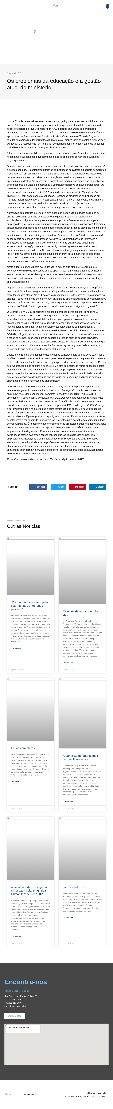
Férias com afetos (23, 748)
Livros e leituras (73, 887)
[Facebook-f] (41, 1094)
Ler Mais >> (16, 648)
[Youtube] (46, 1094)
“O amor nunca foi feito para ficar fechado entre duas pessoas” (29, 606)
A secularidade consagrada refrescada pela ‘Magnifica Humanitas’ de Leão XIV (29, 890)
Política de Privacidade (96, 1093)
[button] (43, 14)
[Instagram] (51, 1094)
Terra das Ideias (99, 1096)
